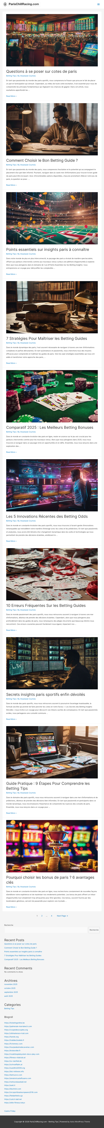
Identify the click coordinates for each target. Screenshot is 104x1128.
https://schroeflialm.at (13, 1064)
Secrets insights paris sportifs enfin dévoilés (45, 694)
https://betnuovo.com (13, 1075)
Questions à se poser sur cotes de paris (41, 71)
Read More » (11, 96)
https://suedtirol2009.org (14, 1068)
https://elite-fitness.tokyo (14, 1103)
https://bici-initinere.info (14, 1071)
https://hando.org (11, 1037)
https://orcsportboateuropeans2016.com (21, 1092)
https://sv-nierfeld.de (13, 1061)
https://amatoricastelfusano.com (17, 1078)
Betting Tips (11, 76)
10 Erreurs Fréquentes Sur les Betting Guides (46, 605)
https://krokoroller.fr (12, 1051)
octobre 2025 (9, 988)
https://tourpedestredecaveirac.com (19, 1047)
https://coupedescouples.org (16, 1030)
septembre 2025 (11, 992)
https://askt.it (9, 1085)
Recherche (8, 925)
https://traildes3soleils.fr (14, 1040)
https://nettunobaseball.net (15, 1082)
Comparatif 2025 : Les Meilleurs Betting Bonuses (49, 427)
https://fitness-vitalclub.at (14, 1058)
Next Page (62, 916)
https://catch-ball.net (13, 1099)
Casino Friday (9, 1111)
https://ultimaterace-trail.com (16, 1033)
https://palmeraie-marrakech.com (18, 1026)
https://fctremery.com (13, 1044)
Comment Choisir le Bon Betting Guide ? (42, 160)
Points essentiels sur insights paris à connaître (47, 249)
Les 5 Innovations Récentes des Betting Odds (47, 516)
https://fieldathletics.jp (13, 1096)
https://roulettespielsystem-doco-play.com (21, 1054)
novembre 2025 (10, 984)
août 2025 (8, 996)
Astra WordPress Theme (80, 1122)
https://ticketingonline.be (14, 1023)
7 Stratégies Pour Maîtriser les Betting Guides (46, 338)
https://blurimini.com (12, 1089)
